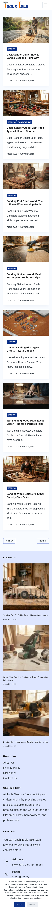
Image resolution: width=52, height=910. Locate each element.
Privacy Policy (11, 767)
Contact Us (10, 778)
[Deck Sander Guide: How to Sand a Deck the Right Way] (26, 30)
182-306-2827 (20, 877)
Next (42, 541)
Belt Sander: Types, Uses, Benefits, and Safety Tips (25, 742)
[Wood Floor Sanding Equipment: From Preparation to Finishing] (26, 648)
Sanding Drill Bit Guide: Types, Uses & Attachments (25, 615)
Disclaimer (9, 772)
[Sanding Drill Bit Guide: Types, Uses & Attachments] (26, 586)
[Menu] (45, 5)
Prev (10, 541)
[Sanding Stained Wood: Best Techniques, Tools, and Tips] (26, 249)
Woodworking (24, 122)
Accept (19, 905)
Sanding (12, 49)
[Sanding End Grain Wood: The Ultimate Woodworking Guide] (26, 176)
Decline (32, 905)
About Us (9, 762)
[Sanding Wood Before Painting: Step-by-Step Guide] (26, 469)
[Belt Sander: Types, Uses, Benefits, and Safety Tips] (26, 712)
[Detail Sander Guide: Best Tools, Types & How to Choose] (26, 103)
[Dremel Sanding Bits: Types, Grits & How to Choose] (26, 323)
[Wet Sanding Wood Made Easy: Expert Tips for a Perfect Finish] (26, 396)
